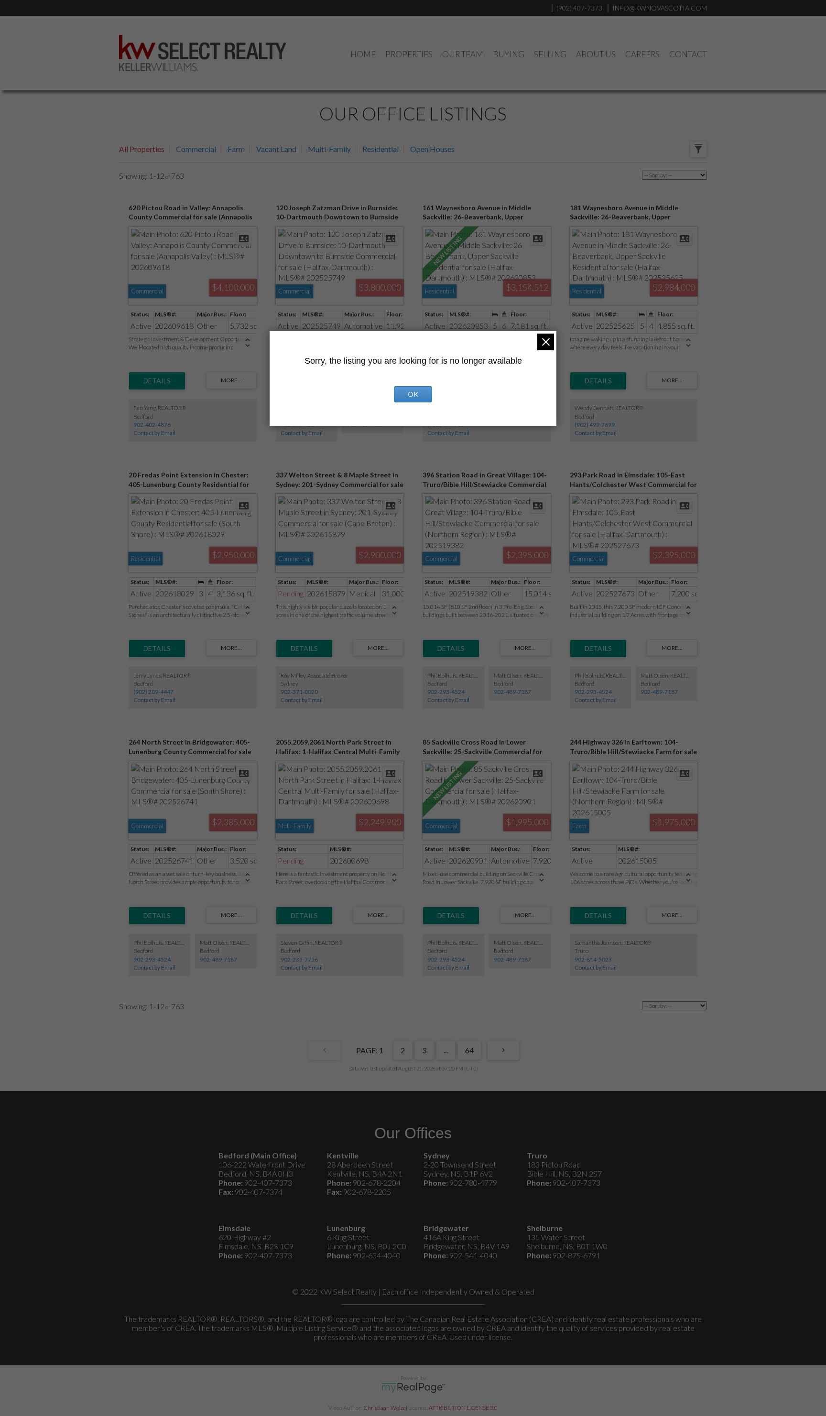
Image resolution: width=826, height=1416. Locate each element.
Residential (380, 148)
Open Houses (432, 148)
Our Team (462, 54)
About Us (596, 54)
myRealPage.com (413, 1387)
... (446, 1050)
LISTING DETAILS (157, 380)
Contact (688, 54)
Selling (550, 54)
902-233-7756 (299, 959)
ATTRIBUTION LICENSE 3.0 (463, 1407)
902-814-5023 (593, 959)
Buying (508, 54)
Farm (236, 148)
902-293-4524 (446, 691)
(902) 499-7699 (595, 424)
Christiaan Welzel (385, 1407)
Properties (409, 54)
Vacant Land (276, 148)
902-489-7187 (512, 691)
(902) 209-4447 (153, 691)
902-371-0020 (299, 691)
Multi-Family (329, 148)
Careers (642, 54)
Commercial (196, 148)
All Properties (141, 148)
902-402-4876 (152, 424)
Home (363, 54)
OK (413, 394)
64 (469, 1050)
